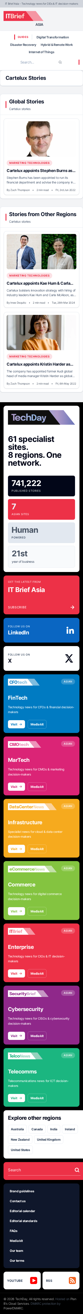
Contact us (18, 1201)
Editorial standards (23, 1221)
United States (20, 1150)
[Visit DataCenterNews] (32, 806)
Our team (16, 1250)
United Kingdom (48, 1139)
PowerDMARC (13, 1308)
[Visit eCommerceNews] (32, 869)
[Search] (60, 62)
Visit (14, 724)
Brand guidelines (22, 1191)
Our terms (17, 1260)
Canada (37, 1129)
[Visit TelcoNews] (32, 1056)
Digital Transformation (53, 37)
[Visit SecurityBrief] (32, 993)
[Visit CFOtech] (32, 682)
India (53, 1129)
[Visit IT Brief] (32, 931)
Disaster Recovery (23, 45)
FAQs (13, 1231)
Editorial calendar (22, 1211)
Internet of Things (41, 52)
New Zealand (20, 1139)
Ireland (70, 1129)
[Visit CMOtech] (32, 744)
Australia (17, 1129)
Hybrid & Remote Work (57, 45)
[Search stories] (77, 1170)
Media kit (37, 724)
